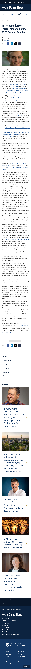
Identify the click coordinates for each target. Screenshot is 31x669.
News (7, 20)
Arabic (24, 84)
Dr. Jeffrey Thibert (7, 134)
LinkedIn (22, 661)
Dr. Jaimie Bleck (17, 132)
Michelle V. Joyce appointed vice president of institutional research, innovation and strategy (13, 582)
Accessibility (9, 664)
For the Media (7, 600)
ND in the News (8, 368)
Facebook (6, 623)
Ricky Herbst (19, 128)
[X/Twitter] (15, 43)
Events (7, 659)
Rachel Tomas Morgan (12, 239)
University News (15, 341)
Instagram (6, 627)
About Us (6, 376)
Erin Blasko (7, 40)
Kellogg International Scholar (10, 91)
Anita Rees (25, 132)
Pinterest (6, 631)
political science (14, 84)
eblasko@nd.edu (6, 332)
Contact (11, 14)
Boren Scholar (19, 93)
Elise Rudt (20, 115)
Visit (7, 661)
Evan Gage (11, 136)
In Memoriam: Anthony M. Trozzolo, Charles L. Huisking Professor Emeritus (13, 543)
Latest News (7, 360)
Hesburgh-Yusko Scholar (18, 88)
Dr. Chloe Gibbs (12, 130)
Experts (5, 364)
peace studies (15, 86)
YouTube (5, 629)
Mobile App (8, 654)
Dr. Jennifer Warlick (23, 130)
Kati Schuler (16, 134)
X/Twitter (6, 625)
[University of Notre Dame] (15, 645)
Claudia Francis (10, 128)
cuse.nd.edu (24, 325)
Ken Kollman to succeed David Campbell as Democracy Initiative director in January (13, 505)
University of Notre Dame (15, 2)
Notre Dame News (13, 7)
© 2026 (4, 634)
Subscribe (6, 372)
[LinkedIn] (12, 43)
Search (20, 14)
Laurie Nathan (24, 239)
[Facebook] (8, 43)
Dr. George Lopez (7, 132)
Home (3, 14)
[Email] (19, 43)
